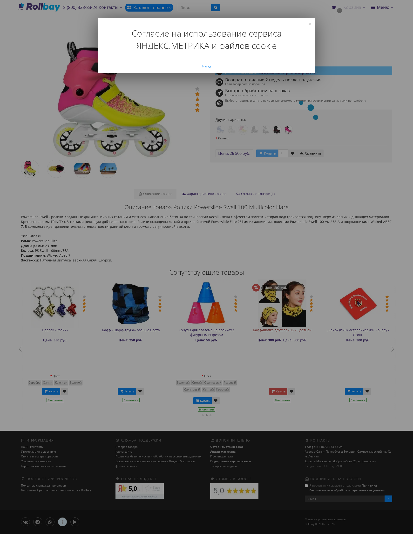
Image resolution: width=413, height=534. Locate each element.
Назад (206, 66)
